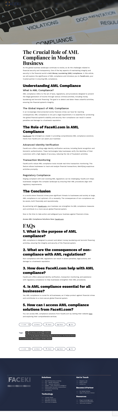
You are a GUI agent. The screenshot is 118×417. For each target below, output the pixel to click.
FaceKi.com (42, 206)
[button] (51, 381)
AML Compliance (59, 31)
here (90, 314)
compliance (47, 332)
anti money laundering (35, 332)
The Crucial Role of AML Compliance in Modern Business (35, 338)
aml (27, 332)
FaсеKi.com (27, 136)
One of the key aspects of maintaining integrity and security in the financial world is (50, 335)
